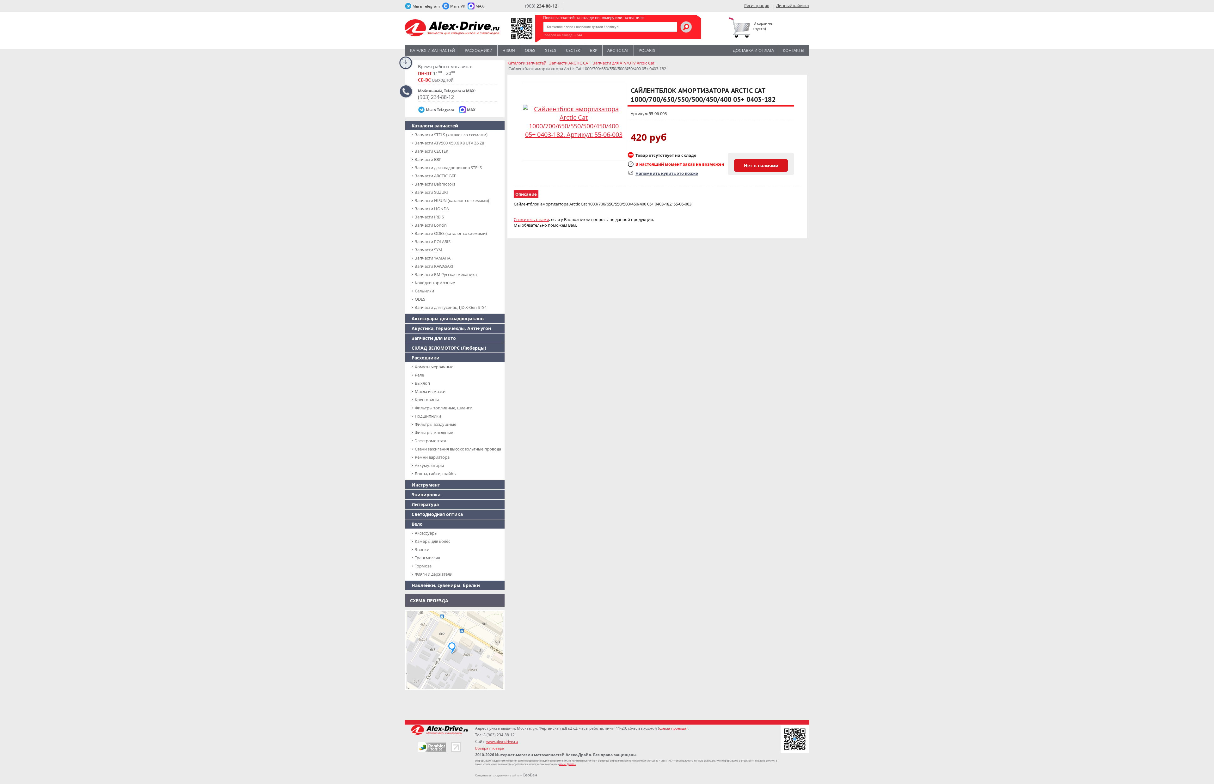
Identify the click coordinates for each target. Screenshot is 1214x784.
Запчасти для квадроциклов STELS (448, 167)
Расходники (479, 50)
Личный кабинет (792, 5)
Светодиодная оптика (437, 514)
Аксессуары (426, 533)
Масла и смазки (430, 391)
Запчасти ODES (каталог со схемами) (451, 233)
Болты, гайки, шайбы (436, 473)
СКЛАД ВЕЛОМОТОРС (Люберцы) (449, 348)
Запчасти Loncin (431, 225)
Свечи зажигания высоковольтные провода (458, 449)
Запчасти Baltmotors (435, 184)
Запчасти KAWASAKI (434, 266)
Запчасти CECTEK (431, 151)
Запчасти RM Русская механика (446, 274)
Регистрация (756, 5)
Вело (417, 524)
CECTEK (573, 50)
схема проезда (672, 728)
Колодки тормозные (435, 282)
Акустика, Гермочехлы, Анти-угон (451, 328)
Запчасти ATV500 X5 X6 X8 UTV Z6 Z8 (449, 143)
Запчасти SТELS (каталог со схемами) (451, 135)
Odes (530, 50)
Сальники (424, 291)
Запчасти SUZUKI (431, 192)
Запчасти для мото (434, 338)
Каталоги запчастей (432, 50)
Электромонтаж (430, 441)
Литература (425, 504)
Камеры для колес (432, 541)
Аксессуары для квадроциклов (448, 318)
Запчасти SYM (428, 250)
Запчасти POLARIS (433, 241)
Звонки (422, 549)
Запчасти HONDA (432, 208)
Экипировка (426, 495)
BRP (594, 50)
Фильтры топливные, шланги (443, 408)
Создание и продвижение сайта (497, 775)
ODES (420, 299)
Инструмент (426, 485)
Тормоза (423, 566)
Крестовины (427, 399)
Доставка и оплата (753, 50)
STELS (550, 50)
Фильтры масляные (434, 432)
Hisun (508, 50)
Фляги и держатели (433, 574)
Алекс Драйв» (567, 764)
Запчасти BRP (428, 159)
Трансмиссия (427, 557)
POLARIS (647, 50)
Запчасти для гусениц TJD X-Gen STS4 (451, 307)
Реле (419, 375)
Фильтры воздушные (435, 424)
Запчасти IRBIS (429, 217)
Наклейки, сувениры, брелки (446, 585)
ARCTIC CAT (618, 50)
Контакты (793, 50)
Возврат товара (489, 748)
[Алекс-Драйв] (452, 28)
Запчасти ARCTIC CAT (435, 176)
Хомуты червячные (434, 367)
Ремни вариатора (432, 457)
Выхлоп (422, 383)
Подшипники (428, 416)
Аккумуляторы (429, 465)
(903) (541, 6)
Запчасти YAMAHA (433, 258)
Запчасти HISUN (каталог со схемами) (452, 200)
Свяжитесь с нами (531, 219)
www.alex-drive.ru (502, 741)
